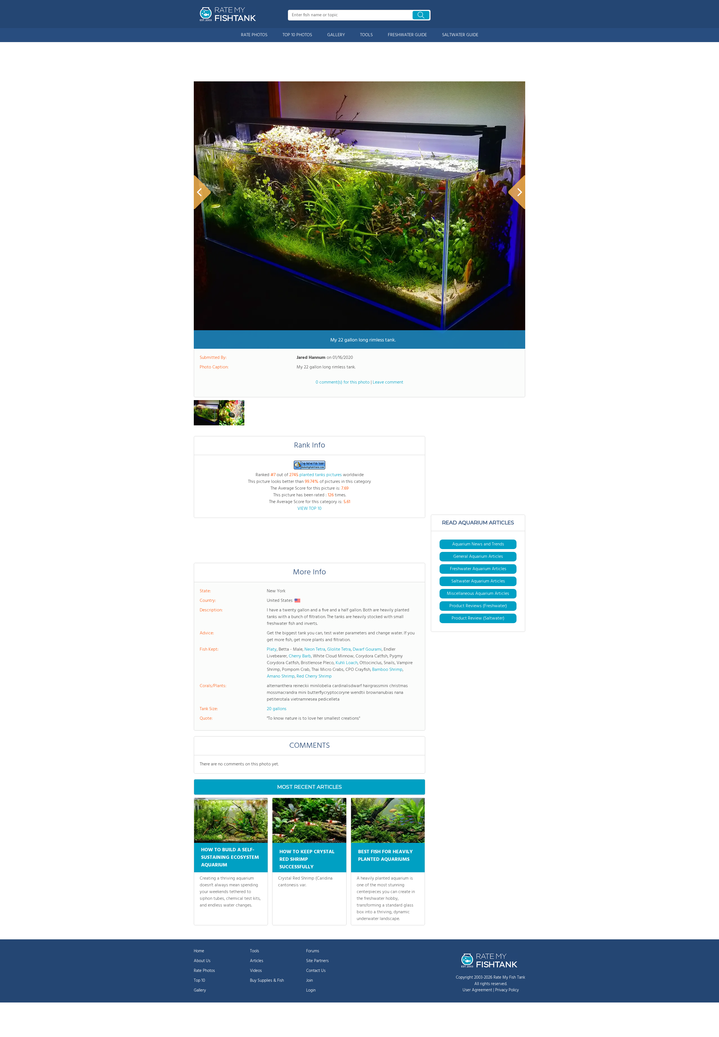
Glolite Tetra (339, 649)
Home (199, 951)
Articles (256, 961)
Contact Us (316, 970)
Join (309, 980)
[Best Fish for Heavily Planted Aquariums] (388, 820)
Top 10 (199, 980)
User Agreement (477, 990)
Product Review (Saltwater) (478, 618)
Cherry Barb (300, 656)
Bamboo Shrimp (387, 669)
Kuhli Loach (347, 663)
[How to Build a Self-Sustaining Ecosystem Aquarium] (231, 820)
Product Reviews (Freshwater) (478, 606)
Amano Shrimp (281, 676)
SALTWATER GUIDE (460, 35)
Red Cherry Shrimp (314, 676)
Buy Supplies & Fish (267, 980)
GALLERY (336, 35)
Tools (254, 951)
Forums (312, 951)
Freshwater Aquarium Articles (478, 569)
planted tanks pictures (320, 475)
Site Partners (317, 961)
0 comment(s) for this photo (343, 382)
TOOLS (366, 35)
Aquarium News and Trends (478, 544)
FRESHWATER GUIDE (407, 35)
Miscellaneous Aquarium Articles (478, 593)
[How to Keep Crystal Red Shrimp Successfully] (309, 820)
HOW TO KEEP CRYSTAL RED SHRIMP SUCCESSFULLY (307, 859)
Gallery (200, 990)
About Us (202, 961)
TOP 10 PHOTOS (297, 35)
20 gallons (276, 709)
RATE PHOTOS (254, 35)
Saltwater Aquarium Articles (478, 581)
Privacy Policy (507, 990)
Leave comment (388, 382)
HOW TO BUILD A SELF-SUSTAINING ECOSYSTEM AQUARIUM (230, 857)
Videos (256, 970)
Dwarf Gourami (367, 649)
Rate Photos (204, 970)
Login (311, 990)
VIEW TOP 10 (309, 508)
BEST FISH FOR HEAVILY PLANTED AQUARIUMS (385, 855)
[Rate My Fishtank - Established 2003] (228, 14)
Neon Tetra (314, 649)
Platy (272, 649)
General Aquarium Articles (478, 556)
